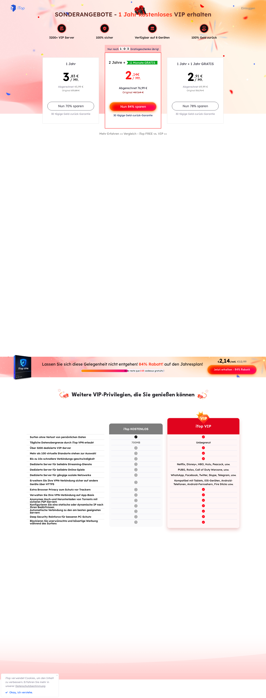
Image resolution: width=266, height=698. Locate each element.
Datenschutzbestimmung (30, 686)
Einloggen (248, 8)
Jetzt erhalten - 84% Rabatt (232, 369)
